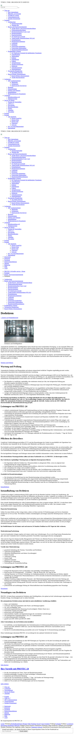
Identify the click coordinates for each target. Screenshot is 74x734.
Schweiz (14, 125)
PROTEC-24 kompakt (14, 14)
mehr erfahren (5, 684)
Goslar (3, 724)
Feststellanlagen (16, 40)
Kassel (39, 724)
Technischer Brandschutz (15, 71)
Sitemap (6, 263)
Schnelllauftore (16, 54)
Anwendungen (8, 690)
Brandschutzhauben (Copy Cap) (21, 31)
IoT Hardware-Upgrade (18, 36)
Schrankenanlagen (17, 67)
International (11, 128)
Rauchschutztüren (17, 35)
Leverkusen (70, 724)
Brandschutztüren (17, 33)
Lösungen (7, 95)
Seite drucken (4, 665)
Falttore (14, 61)
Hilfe (5, 266)
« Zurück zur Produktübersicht (9, 317)
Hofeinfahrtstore (16, 69)
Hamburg (33, 724)
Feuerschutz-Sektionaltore (19, 48)
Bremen (25, 724)
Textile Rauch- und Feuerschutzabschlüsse (24, 28)
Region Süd (15, 121)
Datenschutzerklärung (10, 262)
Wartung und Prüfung (7, 362)
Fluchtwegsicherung (17, 64)
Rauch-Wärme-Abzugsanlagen (17, 74)
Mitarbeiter (15, 82)
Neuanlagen (4, 588)
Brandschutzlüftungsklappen (20, 49)
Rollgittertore (15, 59)
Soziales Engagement (14, 18)
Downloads (11, 105)
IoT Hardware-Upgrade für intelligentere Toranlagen (27, 53)
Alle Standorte (12, 116)
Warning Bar (15, 25)
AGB (5, 268)
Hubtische (14, 66)
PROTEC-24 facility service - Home (14, 271)
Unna (42, 724)
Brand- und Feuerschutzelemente (17, 27)
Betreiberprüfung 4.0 (14, 97)
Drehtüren (14, 45)
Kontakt (6, 115)
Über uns (7, 10)
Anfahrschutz (12, 22)
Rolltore (14, 58)
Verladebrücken (16, 63)
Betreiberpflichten (13, 107)
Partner (10, 108)
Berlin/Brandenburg (16, 724)
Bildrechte (7, 265)
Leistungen (7, 79)
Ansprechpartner (9, 701)
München (17, 725)
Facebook (7, 260)
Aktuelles (10, 110)
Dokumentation (12, 89)
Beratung (10, 87)
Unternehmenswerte (13, 17)
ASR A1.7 (11, 103)
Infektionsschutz (12, 98)
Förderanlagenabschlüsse (19, 30)
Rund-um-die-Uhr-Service (19, 85)
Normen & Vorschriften (14, 102)
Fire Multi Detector (17, 72)
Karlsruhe (58, 724)
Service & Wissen (9, 100)
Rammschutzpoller (17, 23)
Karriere (6, 113)
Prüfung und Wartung (14, 90)
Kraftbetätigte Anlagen (14, 51)
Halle (29, 724)
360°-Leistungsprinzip (14, 81)
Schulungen (15, 84)
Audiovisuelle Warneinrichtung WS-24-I (23, 38)
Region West (15, 120)
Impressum (7, 257)
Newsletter (11, 112)
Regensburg (4, 725)
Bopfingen (11, 725)
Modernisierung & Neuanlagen (17, 94)
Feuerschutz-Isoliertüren (18, 46)
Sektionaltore (15, 56)
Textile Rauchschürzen (18, 77)
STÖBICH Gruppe (13, 15)
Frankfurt (47, 724)
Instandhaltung (12, 92)
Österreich (14, 123)
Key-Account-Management (16, 126)
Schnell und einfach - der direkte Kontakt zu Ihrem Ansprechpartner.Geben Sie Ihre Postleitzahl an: (30, 729)
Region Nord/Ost (16, 118)
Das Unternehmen (13, 12)
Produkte (6, 20)
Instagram (7, 258)
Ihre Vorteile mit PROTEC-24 (15, 669)
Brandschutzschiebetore (18, 41)
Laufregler (15, 43)
